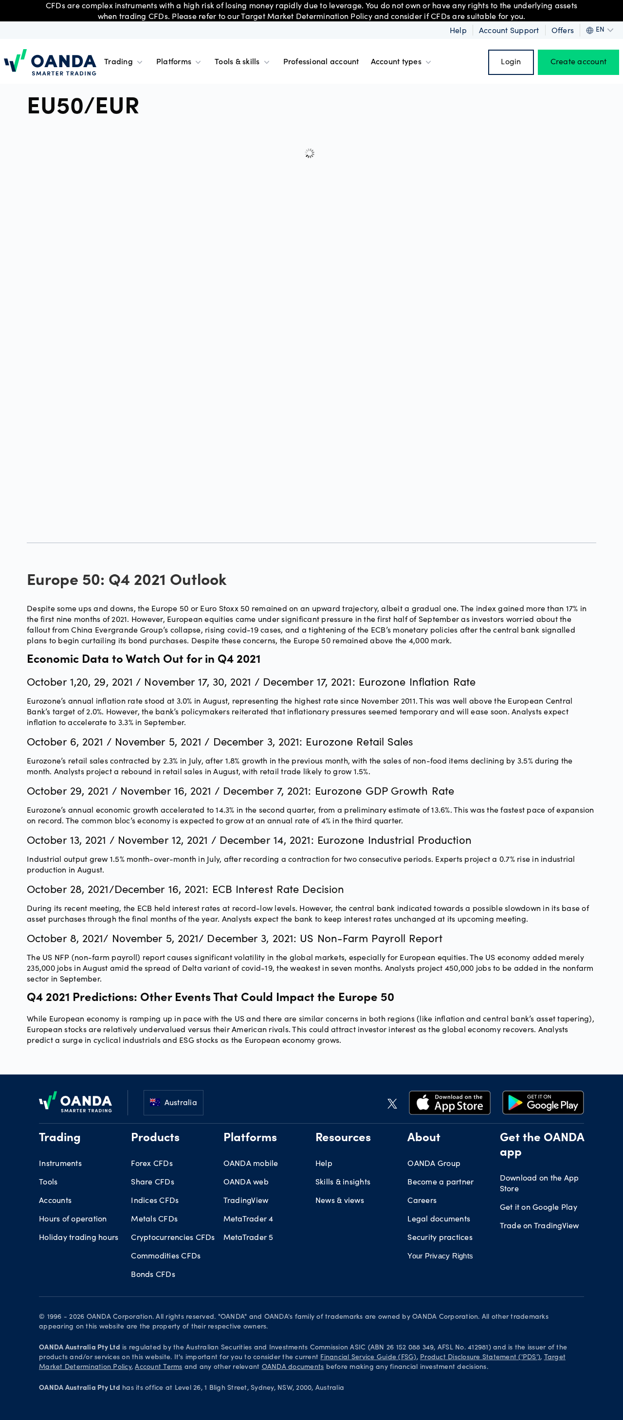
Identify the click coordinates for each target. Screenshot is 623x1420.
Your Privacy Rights (440, 1256)
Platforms (173, 62)
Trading (118, 62)
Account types (396, 62)
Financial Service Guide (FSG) (368, 1357)
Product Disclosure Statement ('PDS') (480, 1357)
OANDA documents (293, 1367)
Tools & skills (237, 62)
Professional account (321, 62)
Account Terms (158, 1367)
